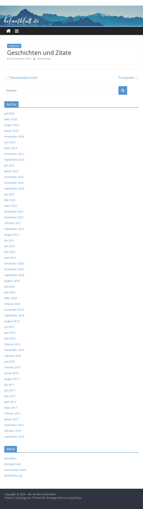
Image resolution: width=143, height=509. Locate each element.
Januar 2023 (11, 171)
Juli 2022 (9, 194)
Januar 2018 (11, 373)
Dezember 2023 (14, 154)
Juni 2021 (9, 246)
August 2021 (11, 234)
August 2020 (11, 281)
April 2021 (10, 257)
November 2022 (14, 182)
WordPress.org (13, 475)
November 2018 (14, 350)
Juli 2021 (9, 240)
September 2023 (14, 159)
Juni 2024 (9, 142)
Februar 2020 (12, 304)
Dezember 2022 (14, 177)
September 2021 (14, 229)
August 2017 (11, 379)
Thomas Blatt (44, 58)
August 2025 (11, 125)
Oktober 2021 (12, 223)
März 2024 (10, 148)
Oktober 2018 (12, 356)
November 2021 (14, 217)
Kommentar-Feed (15, 470)
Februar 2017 (12, 413)
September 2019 (14, 315)
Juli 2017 (9, 384)
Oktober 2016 (12, 431)
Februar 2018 (12, 367)
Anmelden (10, 458)
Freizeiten (128, 77)
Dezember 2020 (14, 263)
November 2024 (14, 136)
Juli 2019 (9, 327)
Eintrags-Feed (12, 464)
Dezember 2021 (14, 211)
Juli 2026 (9, 113)
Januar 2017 (11, 419)
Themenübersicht (20, 77)
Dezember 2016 (14, 425)
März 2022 (10, 206)
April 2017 (10, 402)
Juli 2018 (9, 361)
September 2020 (14, 275)
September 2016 (14, 436)
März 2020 (10, 298)
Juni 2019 (9, 332)
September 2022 (14, 188)
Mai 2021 (9, 252)
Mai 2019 (9, 338)
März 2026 (10, 119)
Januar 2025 (11, 131)
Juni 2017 (9, 390)
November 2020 (14, 269)
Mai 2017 (9, 396)
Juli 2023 (9, 165)
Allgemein (14, 45)
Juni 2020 (9, 292)
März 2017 (10, 407)
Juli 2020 (9, 286)
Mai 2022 (9, 200)
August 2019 (11, 321)
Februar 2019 (12, 344)
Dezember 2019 (14, 309)
